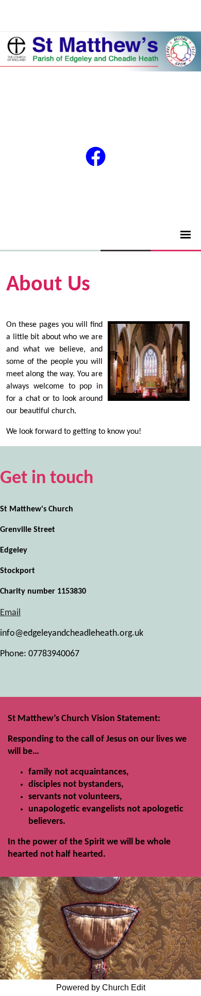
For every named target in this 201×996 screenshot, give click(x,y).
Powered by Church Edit (100, 987)
